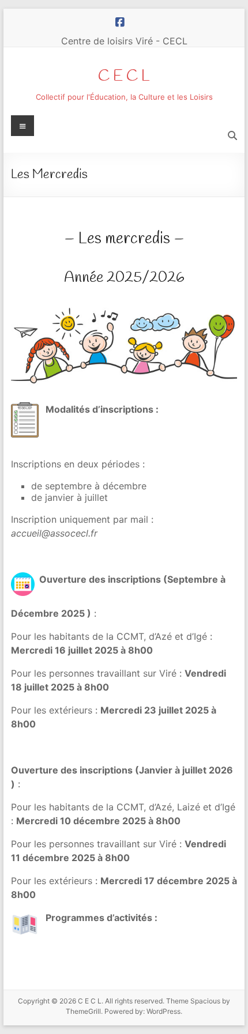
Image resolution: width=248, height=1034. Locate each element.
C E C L (124, 76)
